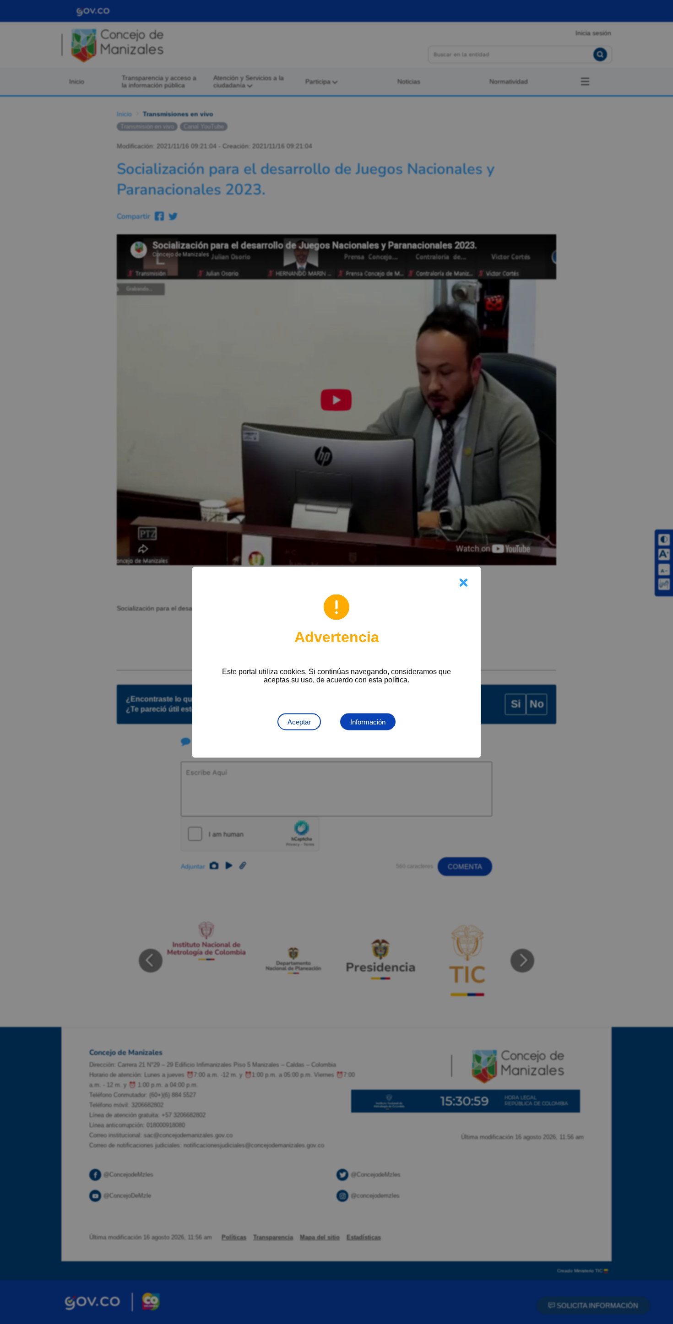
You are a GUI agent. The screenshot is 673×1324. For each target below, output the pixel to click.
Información (367, 721)
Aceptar (299, 721)
